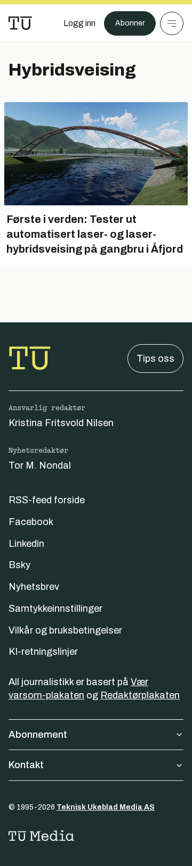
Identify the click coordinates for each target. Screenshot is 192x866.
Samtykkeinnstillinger (55, 608)
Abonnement (38, 734)
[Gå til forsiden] (20, 23)
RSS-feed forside (47, 500)
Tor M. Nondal (40, 465)
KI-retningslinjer (43, 651)
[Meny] (171, 23)
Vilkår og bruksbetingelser (65, 630)
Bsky (19, 565)
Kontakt (26, 765)
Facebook (31, 522)
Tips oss (155, 358)
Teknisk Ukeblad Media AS (106, 807)
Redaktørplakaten (140, 695)
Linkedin (26, 543)
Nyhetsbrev (34, 586)
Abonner (130, 23)
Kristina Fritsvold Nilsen (61, 423)
